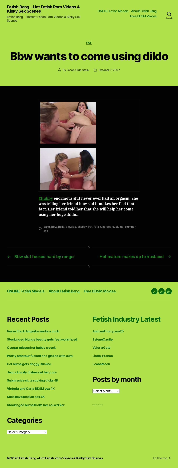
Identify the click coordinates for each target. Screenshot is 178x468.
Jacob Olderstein (78, 70)
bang (46, 226)
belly (61, 226)
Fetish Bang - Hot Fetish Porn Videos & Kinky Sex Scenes (43, 9)
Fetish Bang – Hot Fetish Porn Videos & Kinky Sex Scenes (61, 458)
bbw (54, 226)
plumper (130, 226)
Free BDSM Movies (143, 16)
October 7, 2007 (109, 70)
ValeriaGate (101, 347)
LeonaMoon (101, 364)
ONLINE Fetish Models (113, 11)
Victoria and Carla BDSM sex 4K (31, 388)
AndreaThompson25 (108, 331)
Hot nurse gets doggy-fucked (29, 364)
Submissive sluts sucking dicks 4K (32, 380)
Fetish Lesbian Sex (95, 404)
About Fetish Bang (144, 11)
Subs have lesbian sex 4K (26, 397)
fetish (97, 226)
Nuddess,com (100, 404)
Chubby (46, 198)
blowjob (71, 226)
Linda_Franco (102, 356)
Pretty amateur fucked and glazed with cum (40, 356)
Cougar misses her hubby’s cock (31, 347)
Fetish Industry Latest (126, 319)
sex (45, 231)
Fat (89, 42)
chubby (82, 226)
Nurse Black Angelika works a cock (33, 331)
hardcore (108, 226)
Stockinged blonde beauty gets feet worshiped (42, 339)
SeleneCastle (102, 339)
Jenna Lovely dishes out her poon (32, 372)
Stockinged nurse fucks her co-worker (35, 405)
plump (119, 226)
